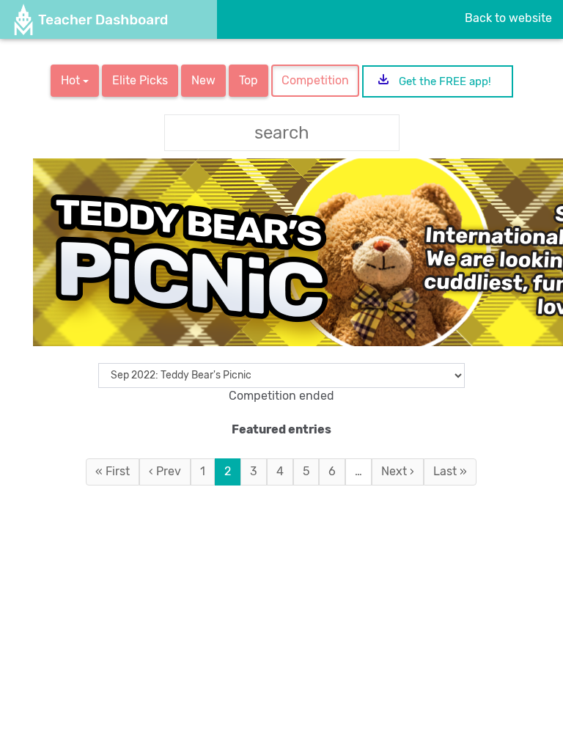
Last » (450, 471)
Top (248, 80)
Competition (315, 80)
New (203, 80)
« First (112, 471)
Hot (72, 80)
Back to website (508, 18)
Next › (397, 471)
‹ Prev (165, 471)
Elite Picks (140, 80)
